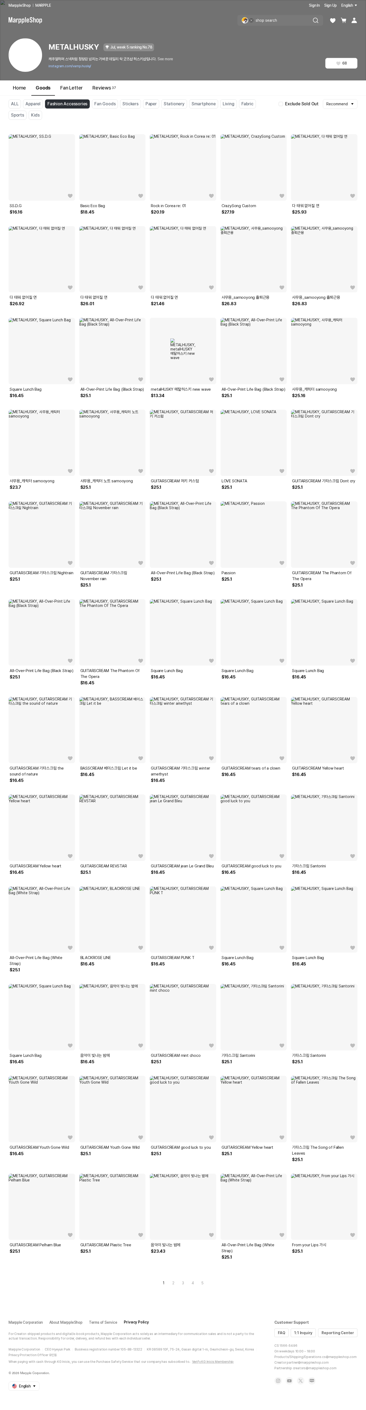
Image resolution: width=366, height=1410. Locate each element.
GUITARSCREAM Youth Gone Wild (39, 1147)
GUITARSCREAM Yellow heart (318, 768)
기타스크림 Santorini (309, 866)
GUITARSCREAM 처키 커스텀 (175, 481)
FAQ (281, 1333)
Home (19, 88)
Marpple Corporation (26, 1322)
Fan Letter (71, 88)
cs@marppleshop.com (339, 1357)
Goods (43, 88)
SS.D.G (16, 205)
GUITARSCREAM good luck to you (251, 866)
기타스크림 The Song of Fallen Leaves (317, 1150)
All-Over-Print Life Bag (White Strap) (36, 960)
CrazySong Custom (239, 205)
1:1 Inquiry (303, 1333)
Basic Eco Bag (92, 205)
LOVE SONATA (234, 481)
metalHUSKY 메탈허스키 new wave (181, 389)
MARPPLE (43, 5)
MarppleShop (20, 5)
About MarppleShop (66, 1322)
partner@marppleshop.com (307, 1362)
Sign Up (330, 5)
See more (165, 59)
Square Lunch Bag (26, 389)
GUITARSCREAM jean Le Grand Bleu (182, 866)
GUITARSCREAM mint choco (175, 1055)
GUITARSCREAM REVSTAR (103, 866)
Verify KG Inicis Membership (213, 1362)
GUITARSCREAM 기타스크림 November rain (103, 575)
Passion (229, 572)
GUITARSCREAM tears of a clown (251, 768)
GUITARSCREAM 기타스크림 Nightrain (41, 572)
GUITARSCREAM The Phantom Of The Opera (322, 575)
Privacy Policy (136, 1322)
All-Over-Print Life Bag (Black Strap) (112, 389)
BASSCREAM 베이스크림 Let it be (108, 768)
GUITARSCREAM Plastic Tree (105, 1245)
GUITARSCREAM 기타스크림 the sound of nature (37, 771)
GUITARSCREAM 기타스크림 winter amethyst (180, 771)
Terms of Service (103, 1322)
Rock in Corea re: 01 (168, 205)
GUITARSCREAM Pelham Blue (35, 1245)
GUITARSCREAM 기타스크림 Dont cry (323, 481)
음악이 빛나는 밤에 (95, 1055)
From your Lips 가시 (309, 1245)
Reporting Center (338, 1333)
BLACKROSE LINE (95, 957)
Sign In (314, 5)
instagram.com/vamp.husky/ (69, 66)
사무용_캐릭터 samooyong (314, 389)
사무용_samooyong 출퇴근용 (246, 297)
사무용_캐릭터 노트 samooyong (106, 481)
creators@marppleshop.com (315, 1368)
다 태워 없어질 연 (305, 205)
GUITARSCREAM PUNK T (172, 957)
